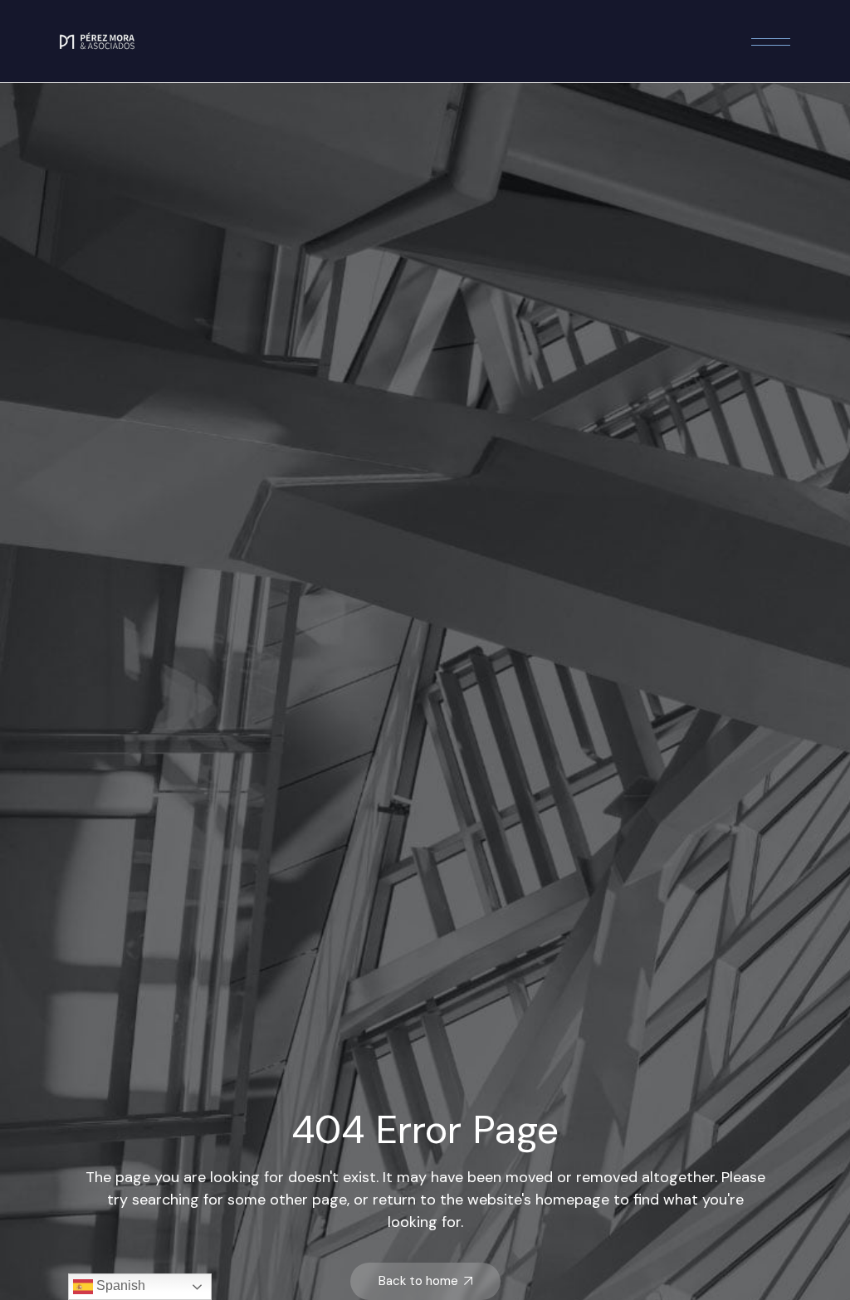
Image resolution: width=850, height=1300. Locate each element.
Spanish (119, 1285)
